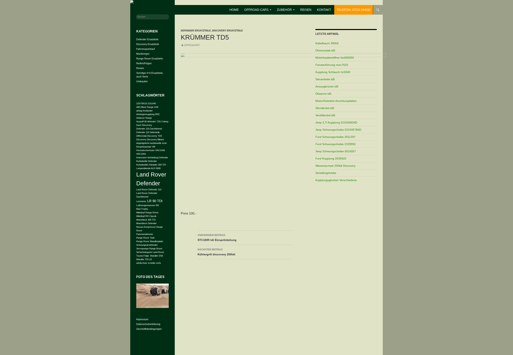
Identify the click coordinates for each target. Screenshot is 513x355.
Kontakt (324, 9)
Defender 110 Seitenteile (148, 132)
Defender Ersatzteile (196, 30)
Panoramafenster (144, 234)
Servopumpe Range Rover (149, 248)
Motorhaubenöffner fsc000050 (334, 57)
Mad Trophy (142, 209)
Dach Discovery (144, 125)
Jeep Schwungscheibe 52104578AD (338, 129)
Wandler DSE (156, 256)
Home (234, 9)
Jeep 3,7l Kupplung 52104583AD (336, 122)
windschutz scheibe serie (148, 263)
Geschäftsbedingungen (149, 329)
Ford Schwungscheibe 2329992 (335, 144)
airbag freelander (144, 110)
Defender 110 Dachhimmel (149, 128)
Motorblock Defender (146, 223)
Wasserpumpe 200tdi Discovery (335, 165)
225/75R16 (141, 103)
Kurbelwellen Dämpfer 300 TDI (151, 164)
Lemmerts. (141, 201)
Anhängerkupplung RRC (148, 114)
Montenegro (142, 53)
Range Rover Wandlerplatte (149, 241)
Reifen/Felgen (144, 63)
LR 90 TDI (155, 201)
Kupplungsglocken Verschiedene (336, 180)
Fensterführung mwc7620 (331, 64)
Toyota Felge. (142, 256)
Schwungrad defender (147, 245)
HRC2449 (160, 150)
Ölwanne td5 (323, 93)
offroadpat (192, 45)
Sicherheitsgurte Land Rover (150, 252)
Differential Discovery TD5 (149, 136)
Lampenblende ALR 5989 (148, 168)
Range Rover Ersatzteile (149, 58)
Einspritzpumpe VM (145, 146)
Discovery (141, 139)
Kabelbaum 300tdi (326, 43)
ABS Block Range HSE (147, 107)
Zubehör (284, 9)
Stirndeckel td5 (324, 108)
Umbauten (142, 81)
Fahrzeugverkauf (145, 49)
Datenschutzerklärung (148, 324)
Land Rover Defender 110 (148, 189)
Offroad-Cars (256, 9)
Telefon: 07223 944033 (354, 9)
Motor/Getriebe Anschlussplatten (336, 100)
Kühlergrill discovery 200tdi (216, 252)
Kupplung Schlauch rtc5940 (332, 72)
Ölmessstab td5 (325, 50)
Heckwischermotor (145, 150)
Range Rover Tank (145, 238)
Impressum (142, 319)
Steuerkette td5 (325, 79)
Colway (165, 121)
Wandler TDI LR (144, 259)
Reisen (305, 9)
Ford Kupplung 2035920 (330, 158)
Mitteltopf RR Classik (146, 216)
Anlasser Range (144, 118)
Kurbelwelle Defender (146, 161)
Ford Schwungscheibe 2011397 (335, 136)
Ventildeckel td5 (325, 115)
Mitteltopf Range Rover (147, 212)
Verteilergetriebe (325, 172)
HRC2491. (141, 154)
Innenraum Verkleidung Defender (152, 157)
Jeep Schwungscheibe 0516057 (335, 151)
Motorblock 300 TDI (146, 220)
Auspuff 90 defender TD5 (148, 121)
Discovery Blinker (155, 139)
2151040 (151, 103)
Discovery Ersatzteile (227, 30)
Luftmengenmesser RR (147, 205)
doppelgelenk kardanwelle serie (151, 143)
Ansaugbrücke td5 (326, 86)
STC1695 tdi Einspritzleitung (217, 238)
